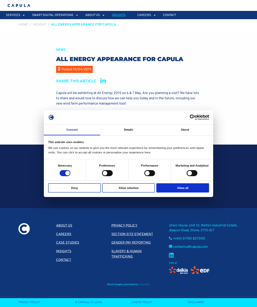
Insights (118, 15)
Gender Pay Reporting (131, 242)
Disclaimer (196, 302)
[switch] (107, 173)
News (60, 50)
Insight (39, 24)
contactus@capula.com (190, 247)
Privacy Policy (124, 225)
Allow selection (129, 188)
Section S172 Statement (132, 234)
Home (23, 24)
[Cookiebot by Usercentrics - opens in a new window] (192, 117)
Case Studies (67, 242)
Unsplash (144, 284)
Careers (63, 234)
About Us (64, 225)
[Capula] (18, 5)
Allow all (182, 188)
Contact (169, 15)
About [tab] (185, 129)
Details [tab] (128, 129)
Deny (74, 188)
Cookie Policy (141, 302)
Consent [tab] (72, 129)
